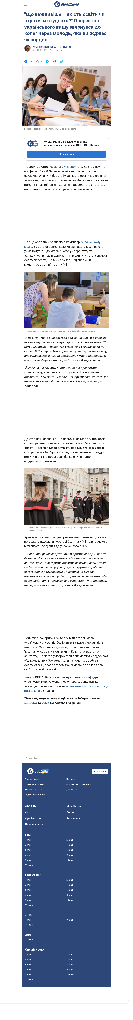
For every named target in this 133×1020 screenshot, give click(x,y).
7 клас (28, 855)
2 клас (69, 840)
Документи (72, 789)
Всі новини (73, 818)
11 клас (29, 865)
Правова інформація (35, 784)
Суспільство (33, 818)
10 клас (70, 860)
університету (73, 167)
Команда (70, 779)
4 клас (69, 845)
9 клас (28, 860)
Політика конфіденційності (79, 784)
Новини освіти (34, 824)
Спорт (70, 812)
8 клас (69, 855)
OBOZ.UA (31, 806)
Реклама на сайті (33, 789)
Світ (28, 812)
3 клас (28, 845)
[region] (66, 215)
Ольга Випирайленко (44, 46)
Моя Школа (65, 47)
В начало (99, 771)
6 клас (69, 850)
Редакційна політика (35, 794)
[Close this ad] (130, 1001)
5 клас (28, 850)
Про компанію (32, 779)
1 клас (28, 840)
